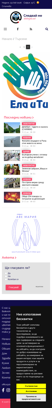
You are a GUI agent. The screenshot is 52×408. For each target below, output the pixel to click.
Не (9, 276)
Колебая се (13, 279)
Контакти (8, 377)
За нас (6, 372)
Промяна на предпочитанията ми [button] (31, 397)
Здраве (6, 358)
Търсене (21, 39)
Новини (6, 343)
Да (9, 273)
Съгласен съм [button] (31, 386)
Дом (4, 353)
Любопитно (9, 367)
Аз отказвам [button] (31, 391)
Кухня (5, 363)
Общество (9, 348)
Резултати (39, 286)
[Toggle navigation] (5, 29)
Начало (7, 39)
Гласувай (14, 287)
